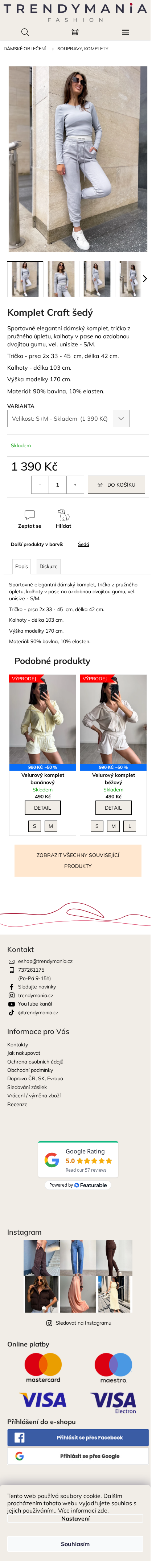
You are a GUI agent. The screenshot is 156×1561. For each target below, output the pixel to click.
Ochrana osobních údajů (35, 1061)
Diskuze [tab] (49, 566)
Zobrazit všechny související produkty (78, 860)
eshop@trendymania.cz (45, 961)
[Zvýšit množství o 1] (75, 485)
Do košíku (121, 484)
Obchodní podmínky (30, 1070)
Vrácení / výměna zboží (34, 1095)
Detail (42, 808)
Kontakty (17, 1044)
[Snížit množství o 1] (40, 485)
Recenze (17, 1104)
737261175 (31, 970)
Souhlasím (75, 1544)
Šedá (83, 544)
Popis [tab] (21, 566)
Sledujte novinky (37, 986)
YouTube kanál (35, 1003)
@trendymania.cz (38, 1012)
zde (102, 1510)
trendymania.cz (35, 995)
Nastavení (75, 1518)
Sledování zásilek (27, 1087)
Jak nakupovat (23, 1053)
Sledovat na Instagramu (83, 1323)
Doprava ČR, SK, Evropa (35, 1078)
